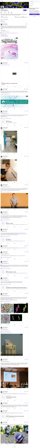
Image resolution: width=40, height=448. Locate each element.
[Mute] (3, 207)
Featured (6, 19)
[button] (14, 200)
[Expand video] (25, 207)
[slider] (14, 206)
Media (4, 19)
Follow (25, 10)
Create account (34, 14)
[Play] (1, 207)
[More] (27, 60)
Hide (27, 96)
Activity (2, 19)
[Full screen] (27, 207)
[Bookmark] (21, 60)
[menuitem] (14, 200)
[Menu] (27, 10)
